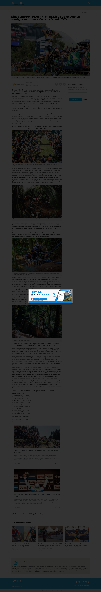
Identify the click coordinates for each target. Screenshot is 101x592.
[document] (50, 296)
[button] (70, 290)
